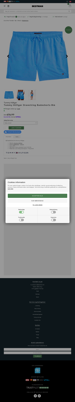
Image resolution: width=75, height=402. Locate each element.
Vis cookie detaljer (37, 205)
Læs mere (10, 188)
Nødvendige (21, 209)
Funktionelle (21, 217)
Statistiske (53, 217)
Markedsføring (53, 209)
